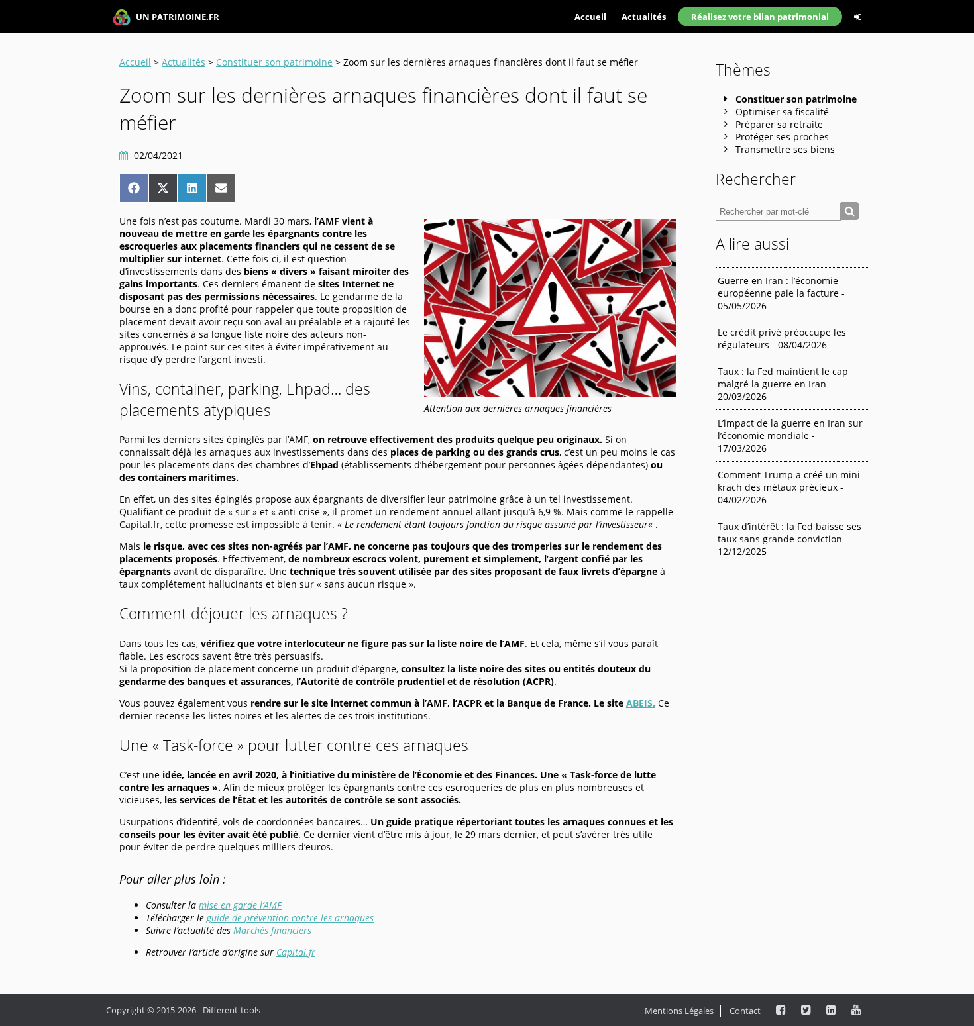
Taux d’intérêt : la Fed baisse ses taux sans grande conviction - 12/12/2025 (789, 539)
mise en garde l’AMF (240, 905)
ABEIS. (640, 703)
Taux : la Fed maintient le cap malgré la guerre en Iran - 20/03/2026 (783, 384)
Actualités (644, 17)
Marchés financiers (272, 930)
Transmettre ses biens (785, 149)
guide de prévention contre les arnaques (290, 917)
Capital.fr (295, 952)
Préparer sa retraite (779, 124)
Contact (745, 1011)
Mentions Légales (679, 1011)
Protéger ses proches (782, 136)
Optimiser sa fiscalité (782, 111)
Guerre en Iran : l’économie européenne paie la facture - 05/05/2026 (781, 293)
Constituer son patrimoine (274, 62)
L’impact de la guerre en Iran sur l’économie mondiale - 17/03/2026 (790, 435)
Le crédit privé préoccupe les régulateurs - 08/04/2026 (782, 338)
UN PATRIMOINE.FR (176, 17)
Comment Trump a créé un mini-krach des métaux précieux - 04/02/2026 (790, 487)
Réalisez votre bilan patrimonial (760, 17)
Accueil (590, 17)
